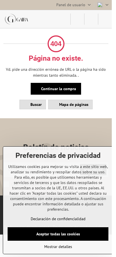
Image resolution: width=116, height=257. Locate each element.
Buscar (35, 104)
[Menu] (105, 19)
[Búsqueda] (77, 19)
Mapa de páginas (73, 104)
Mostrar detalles (58, 246)
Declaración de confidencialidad (58, 218)
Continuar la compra (58, 88)
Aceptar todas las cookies (58, 233)
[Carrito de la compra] (91, 19)
